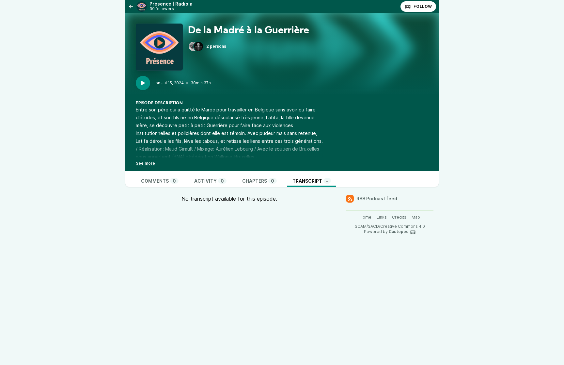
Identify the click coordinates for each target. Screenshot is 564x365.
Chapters (258, 181)
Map (416, 217)
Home (365, 217)
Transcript (310, 181)
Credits (399, 217)
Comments (158, 181)
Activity (209, 181)
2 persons (216, 46)
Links (382, 217)
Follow (423, 6)
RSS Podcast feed (376, 198)
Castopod (399, 231)
